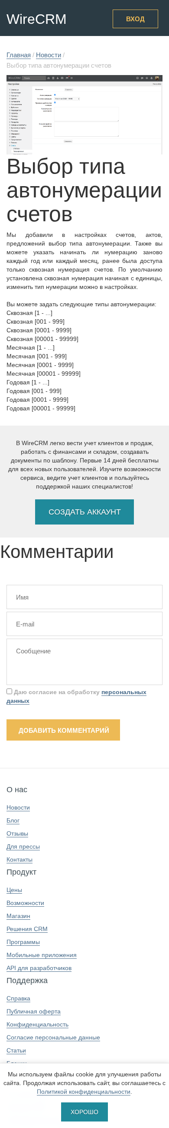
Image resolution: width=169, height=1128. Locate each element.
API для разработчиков (39, 967)
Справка (18, 998)
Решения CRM (27, 928)
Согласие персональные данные (53, 1037)
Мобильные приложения (41, 954)
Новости (18, 807)
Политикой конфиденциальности (83, 1091)
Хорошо (84, 1111)
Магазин (18, 915)
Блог (13, 820)
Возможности (25, 902)
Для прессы (23, 846)
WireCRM (36, 19)
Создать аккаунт (85, 512)
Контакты (19, 859)
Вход (135, 19)
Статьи (16, 1050)
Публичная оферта (33, 1011)
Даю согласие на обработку (76, 696)
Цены (14, 889)
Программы (23, 941)
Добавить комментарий (64, 730)
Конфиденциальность (37, 1024)
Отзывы (17, 833)
